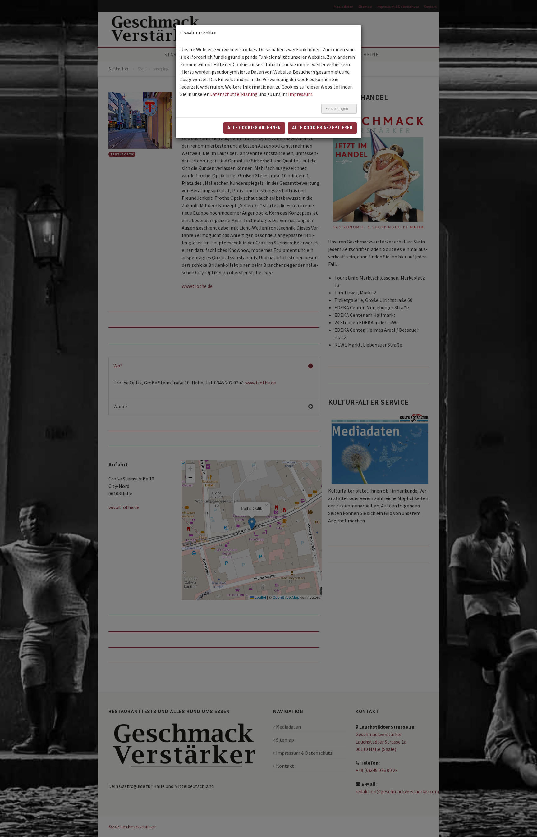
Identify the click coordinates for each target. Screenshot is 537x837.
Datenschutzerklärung (233, 94)
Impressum (300, 94)
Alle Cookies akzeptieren (322, 127)
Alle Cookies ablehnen (254, 127)
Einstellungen (337, 109)
